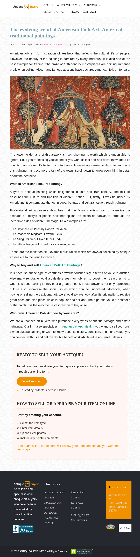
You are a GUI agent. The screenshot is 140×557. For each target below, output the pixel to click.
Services (90, 5)
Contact (89, 12)
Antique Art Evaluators (80, 518)
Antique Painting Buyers (51, 518)
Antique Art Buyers (81, 44)
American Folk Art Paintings (59, 265)
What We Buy (67, 5)
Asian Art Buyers (78, 495)
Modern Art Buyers (53, 505)
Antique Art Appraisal (76, 326)
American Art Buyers (52, 44)
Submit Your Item (31, 381)
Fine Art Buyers (77, 505)
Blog (75, 12)
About (48, 5)
